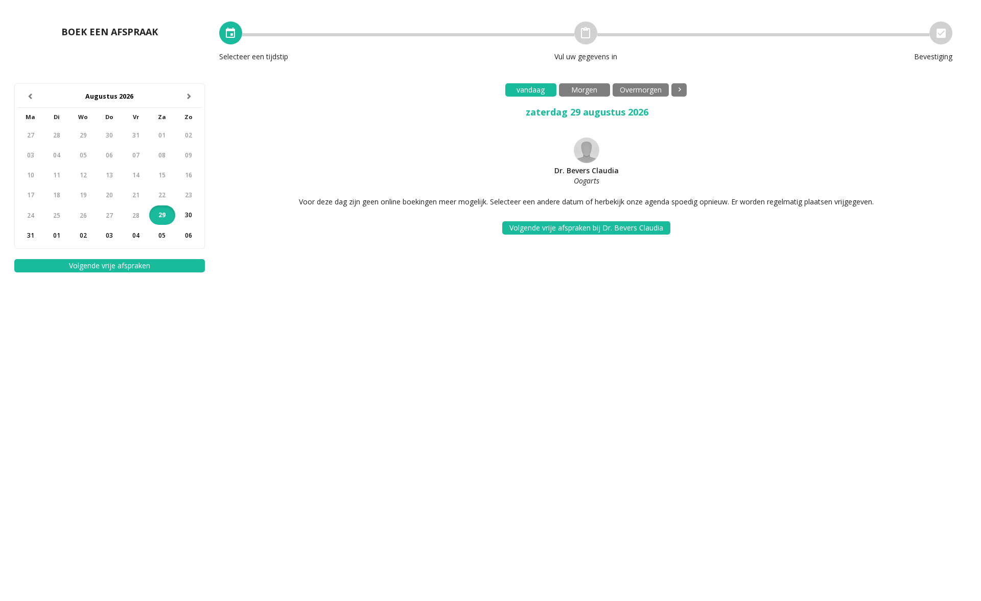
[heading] (110, 96)
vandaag (531, 90)
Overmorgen (641, 90)
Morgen (584, 90)
